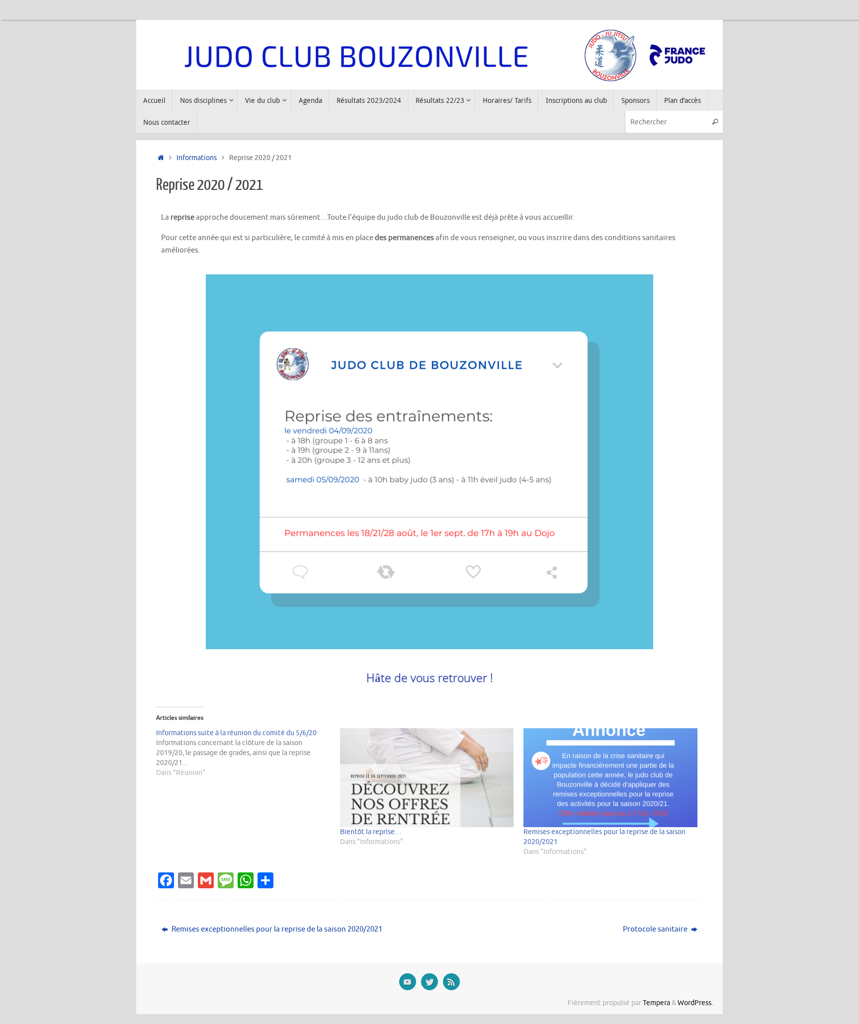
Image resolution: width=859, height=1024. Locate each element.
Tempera (656, 1003)
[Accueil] (161, 158)
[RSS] (451, 981)
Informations (196, 158)
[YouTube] (407, 981)
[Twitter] (429, 981)
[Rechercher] (715, 121)
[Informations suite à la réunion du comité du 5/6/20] (248, 753)
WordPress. (695, 1003)
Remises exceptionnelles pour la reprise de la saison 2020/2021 (276, 929)
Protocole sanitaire (656, 929)
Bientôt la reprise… (371, 832)
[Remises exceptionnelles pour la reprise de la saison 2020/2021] (610, 778)
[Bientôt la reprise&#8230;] (427, 778)
